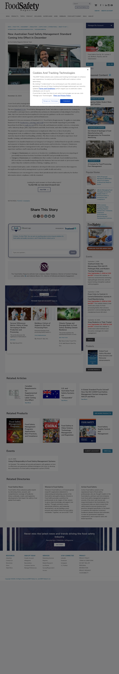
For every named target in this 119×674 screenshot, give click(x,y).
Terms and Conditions (47, 89)
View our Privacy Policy (62, 96)
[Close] (88, 70)
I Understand (66, 101)
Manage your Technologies (50, 101)
